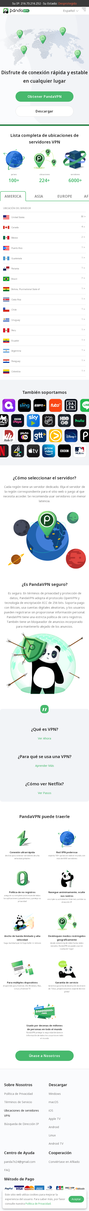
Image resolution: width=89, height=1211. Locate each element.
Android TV (56, 1143)
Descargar (44, 111)
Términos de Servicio (18, 1102)
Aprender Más (44, 766)
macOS (53, 1102)
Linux (52, 1135)
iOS (51, 1110)
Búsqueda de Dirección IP (21, 1124)
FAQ (7, 1170)
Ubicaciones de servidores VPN (21, 1113)
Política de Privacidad (18, 1094)
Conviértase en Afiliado (64, 1162)
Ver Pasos (44, 793)
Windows (55, 1094)
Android (54, 1127)
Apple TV (54, 1119)
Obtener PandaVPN (45, 96)
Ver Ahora (44, 738)
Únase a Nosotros (44, 1055)
